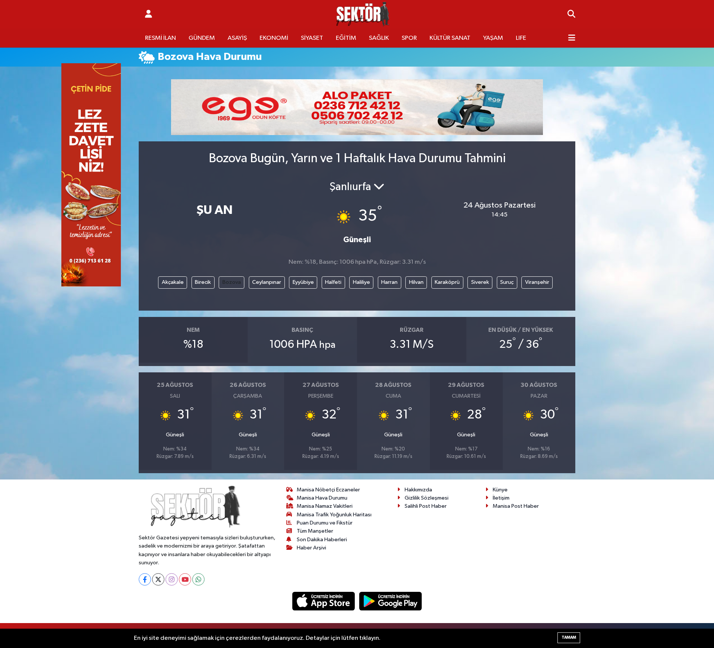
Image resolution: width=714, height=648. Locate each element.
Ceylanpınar (266, 282)
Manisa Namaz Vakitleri (325, 506)
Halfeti (333, 282)
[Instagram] (171, 579)
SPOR (409, 38)
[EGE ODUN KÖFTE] (357, 107)
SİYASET (312, 38)
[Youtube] (185, 579)
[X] (158, 579)
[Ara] (571, 14)
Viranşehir (537, 282)
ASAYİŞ (237, 38)
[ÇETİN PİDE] (91, 174)
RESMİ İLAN (160, 38)
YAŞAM (493, 38)
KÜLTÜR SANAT (450, 38)
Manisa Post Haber (516, 506)
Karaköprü (447, 282)
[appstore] (324, 601)
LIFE (521, 38)
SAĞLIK (379, 38)
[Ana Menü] (571, 38)
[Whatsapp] (198, 579)
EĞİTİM (346, 38)
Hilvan (416, 282)
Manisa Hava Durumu (322, 498)
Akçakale (173, 282)
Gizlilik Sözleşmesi (426, 498)
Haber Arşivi (311, 548)
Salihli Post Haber (426, 506)
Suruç (507, 282)
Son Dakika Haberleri (322, 539)
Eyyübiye (303, 282)
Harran (389, 282)
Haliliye (361, 282)
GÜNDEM (202, 38)
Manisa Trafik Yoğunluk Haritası (334, 514)
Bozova (231, 282)
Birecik (203, 282)
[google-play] (391, 601)
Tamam (569, 637)
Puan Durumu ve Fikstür (325, 523)
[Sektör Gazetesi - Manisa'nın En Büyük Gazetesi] (363, 14)
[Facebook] (145, 579)
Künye (500, 490)
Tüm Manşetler (315, 531)
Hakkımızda (418, 490)
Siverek (480, 282)
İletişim (501, 498)
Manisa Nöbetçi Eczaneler (328, 490)
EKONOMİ (274, 38)
